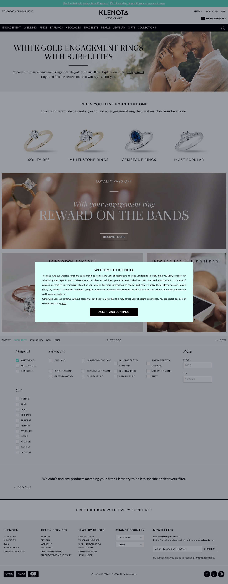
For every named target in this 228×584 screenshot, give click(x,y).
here (63, 304)
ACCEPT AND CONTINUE (114, 312)
